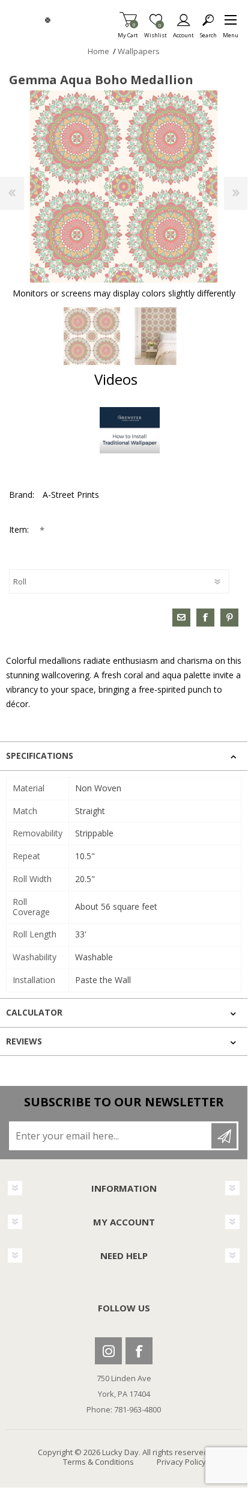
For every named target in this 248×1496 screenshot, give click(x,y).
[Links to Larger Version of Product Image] (124, 186)
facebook (205, 618)
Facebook (139, 1350)
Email (181, 618)
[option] (92, 336)
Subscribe (224, 1135)
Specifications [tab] (39, 755)
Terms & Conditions (98, 1461)
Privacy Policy (181, 1461)
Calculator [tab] (34, 1012)
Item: (20, 529)
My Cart (128, 31)
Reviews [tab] (24, 1041)
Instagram (108, 1350)
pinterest (229, 618)
